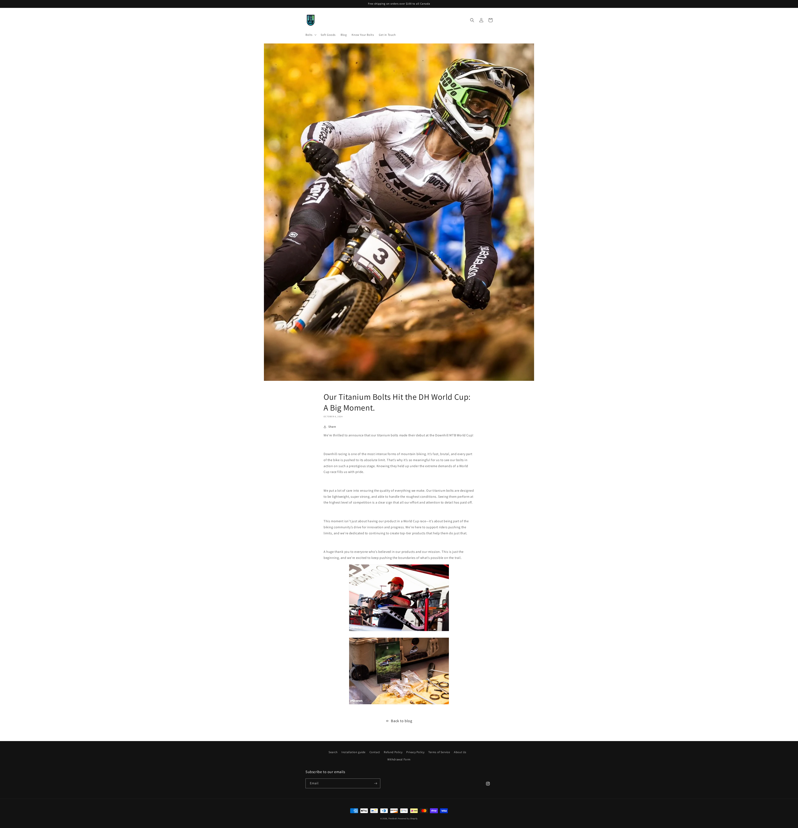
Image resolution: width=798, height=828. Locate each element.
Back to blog (401, 720)
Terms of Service (439, 752)
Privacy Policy (415, 752)
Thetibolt (392, 818)
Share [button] (332, 426)
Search (333, 752)
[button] (310, 34)
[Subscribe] (375, 783)
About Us (460, 752)
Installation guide (353, 752)
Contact (374, 752)
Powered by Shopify (408, 818)
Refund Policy (393, 752)
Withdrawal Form (399, 759)
